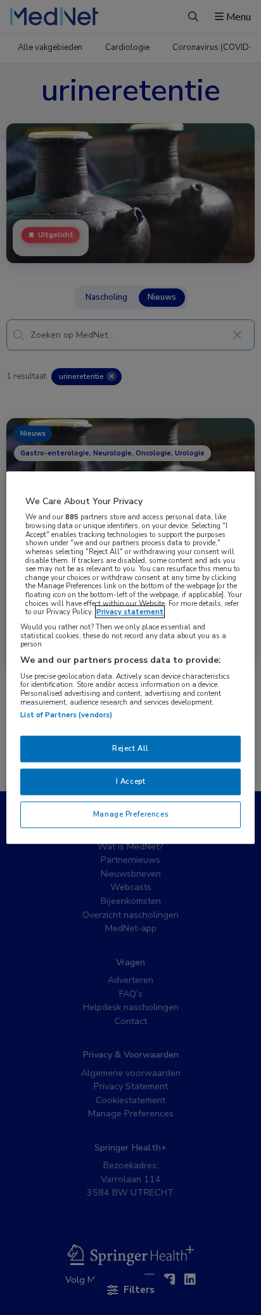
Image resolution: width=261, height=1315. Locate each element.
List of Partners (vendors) (66, 715)
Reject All (130, 749)
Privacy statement (129, 612)
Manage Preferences (130, 814)
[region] (130, 657)
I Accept (131, 781)
